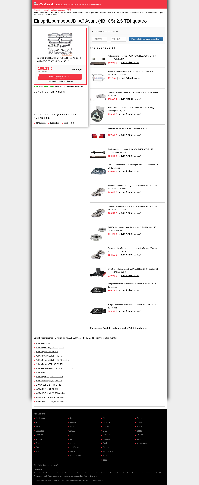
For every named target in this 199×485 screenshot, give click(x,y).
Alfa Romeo (40, 418)
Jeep (71, 435)
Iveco (71, 427)
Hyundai (72, 422)
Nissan (106, 427)
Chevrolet (40, 431)
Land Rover (74, 447)
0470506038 (41, 123)
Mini (105, 418)
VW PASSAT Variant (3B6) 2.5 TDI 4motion (53, 401)
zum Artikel (130, 62)
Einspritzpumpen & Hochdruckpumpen (49, 10)
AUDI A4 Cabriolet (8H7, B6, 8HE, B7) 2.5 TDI (54, 368)
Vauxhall (140, 435)
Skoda (139, 418)
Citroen (39, 439)
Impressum (76, 480)
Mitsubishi (107, 422)
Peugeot (106, 435)
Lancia (72, 443)
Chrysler (39, 435)
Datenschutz (66, 480)
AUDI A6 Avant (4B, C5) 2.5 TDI (49, 381)
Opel (105, 431)
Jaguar (72, 431)
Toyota (139, 431)
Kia (70, 439)
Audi (38, 422)
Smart (139, 422)
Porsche (106, 439)
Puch (105, 443)
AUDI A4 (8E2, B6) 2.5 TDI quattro (50, 348)
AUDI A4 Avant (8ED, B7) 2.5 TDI (49, 364)
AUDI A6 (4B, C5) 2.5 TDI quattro (49, 377)
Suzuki (139, 427)
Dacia (38, 443)
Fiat (37, 447)
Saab (105, 456)
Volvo (139, 439)
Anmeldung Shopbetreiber (93, 480)
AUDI (69, 10)
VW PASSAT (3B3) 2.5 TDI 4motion (50, 393)
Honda (72, 418)
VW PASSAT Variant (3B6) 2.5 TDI (50, 397)
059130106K (55, 123)
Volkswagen (142, 443)
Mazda (72, 451)
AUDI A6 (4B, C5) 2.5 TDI (46, 372)
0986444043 (69, 123)
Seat (105, 460)
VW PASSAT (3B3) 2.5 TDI (47, 389)
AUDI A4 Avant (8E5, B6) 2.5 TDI (49, 356)
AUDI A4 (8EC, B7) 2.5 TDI (47, 352)
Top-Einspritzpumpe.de (53, 4)
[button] (60, 77)
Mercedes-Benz (75, 456)
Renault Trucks (109, 451)
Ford (38, 451)
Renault (106, 447)
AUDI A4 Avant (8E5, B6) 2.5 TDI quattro (52, 360)
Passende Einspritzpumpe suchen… (146, 39)
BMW (38, 427)
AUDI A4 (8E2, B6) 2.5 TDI (46, 343)
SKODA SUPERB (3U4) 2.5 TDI (49, 385)
